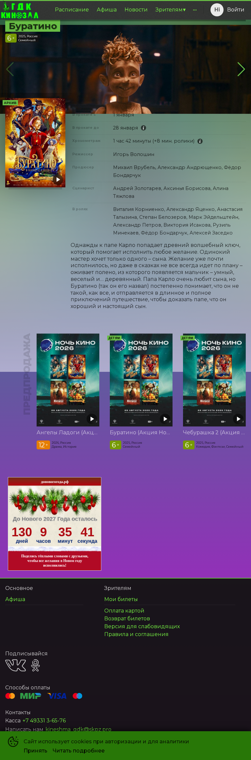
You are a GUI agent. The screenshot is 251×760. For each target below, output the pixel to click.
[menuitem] (72, 10)
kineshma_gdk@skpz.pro (78, 729)
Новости (136, 10)
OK (35, 665)
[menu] (120, 10)
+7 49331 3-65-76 (44, 720)
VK (15, 665)
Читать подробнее (79, 751)
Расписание (72, 10)
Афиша (107, 10)
